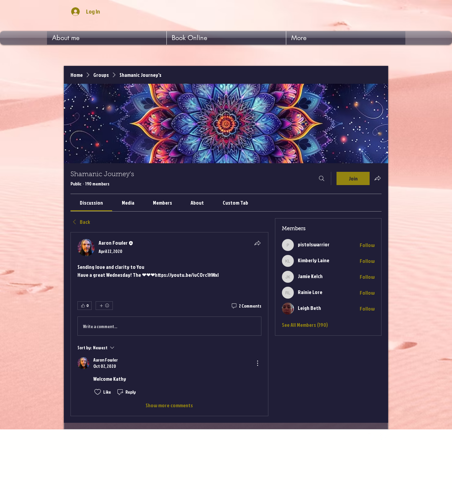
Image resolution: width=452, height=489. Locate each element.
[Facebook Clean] (384, 436)
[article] (169, 324)
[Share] (257, 243)
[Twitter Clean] (371, 436)
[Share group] (378, 178)
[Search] (322, 178)
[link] (91, 202)
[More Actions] (257, 363)
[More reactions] (104, 305)
